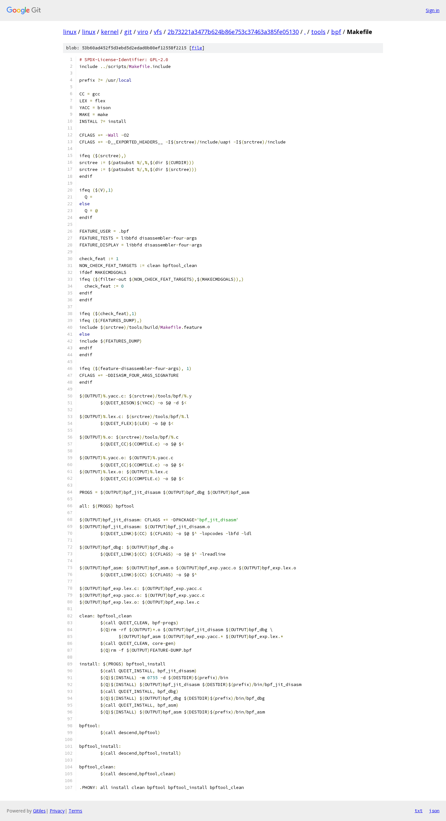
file (197, 48)
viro (142, 32)
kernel (110, 32)
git (128, 32)
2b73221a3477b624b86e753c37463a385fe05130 (233, 32)
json (434, 810)
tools (318, 32)
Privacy (57, 811)
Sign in (432, 10)
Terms (75, 811)
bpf (336, 32)
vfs (158, 32)
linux (69, 32)
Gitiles (39, 811)
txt (418, 810)
